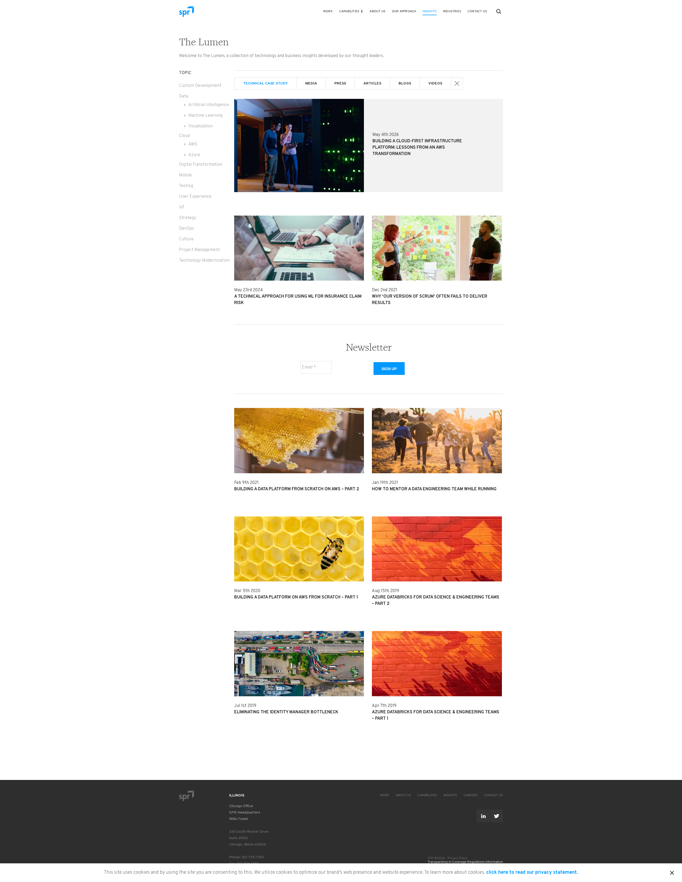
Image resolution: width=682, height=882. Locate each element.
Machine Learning (205, 115)
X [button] (672, 872)
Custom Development (200, 85)
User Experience (195, 196)
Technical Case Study (265, 83)
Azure (194, 155)
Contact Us (477, 11)
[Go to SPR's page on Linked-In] (483, 816)
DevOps (186, 228)
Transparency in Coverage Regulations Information (465, 862)
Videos (435, 83)
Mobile (185, 175)
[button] (498, 11)
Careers (471, 795)
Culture (186, 239)
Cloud (184, 136)
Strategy (187, 218)
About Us (377, 11)
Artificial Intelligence (208, 105)
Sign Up (389, 369)
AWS (192, 144)
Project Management (199, 250)
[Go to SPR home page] (186, 796)
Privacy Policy (458, 858)
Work (328, 11)
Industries (452, 11)
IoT (182, 207)
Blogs (405, 83)
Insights (430, 11)
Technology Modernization (204, 260)
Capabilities (349, 11)
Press (340, 83)
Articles (372, 83)
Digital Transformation (200, 164)
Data (183, 96)
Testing (186, 186)
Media (311, 83)
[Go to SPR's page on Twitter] (496, 816)
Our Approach (404, 11)
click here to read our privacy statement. (532, 872)
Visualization (200, 126)
